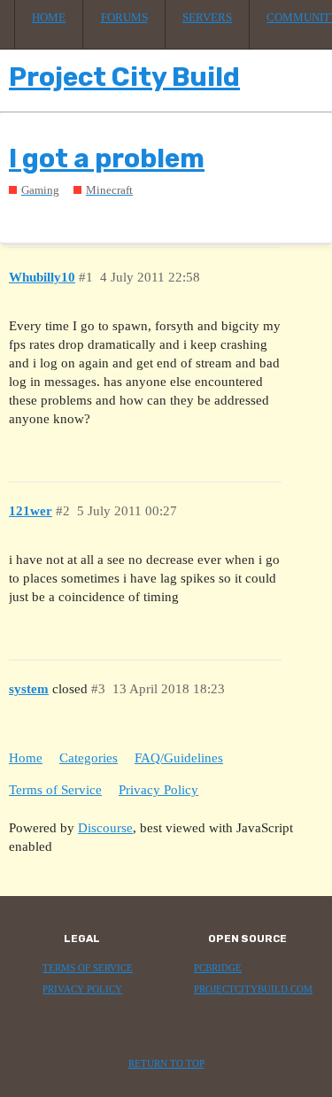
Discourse (105, 828)
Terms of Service (55, 790)
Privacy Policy (158, 790)
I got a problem (107, 158)
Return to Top (166, 1064)
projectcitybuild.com (253, 989)
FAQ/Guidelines (179, 758)
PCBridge (218, 968)
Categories (88, 758)
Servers (207, 18)
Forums (124, 18)
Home (49, 18)
